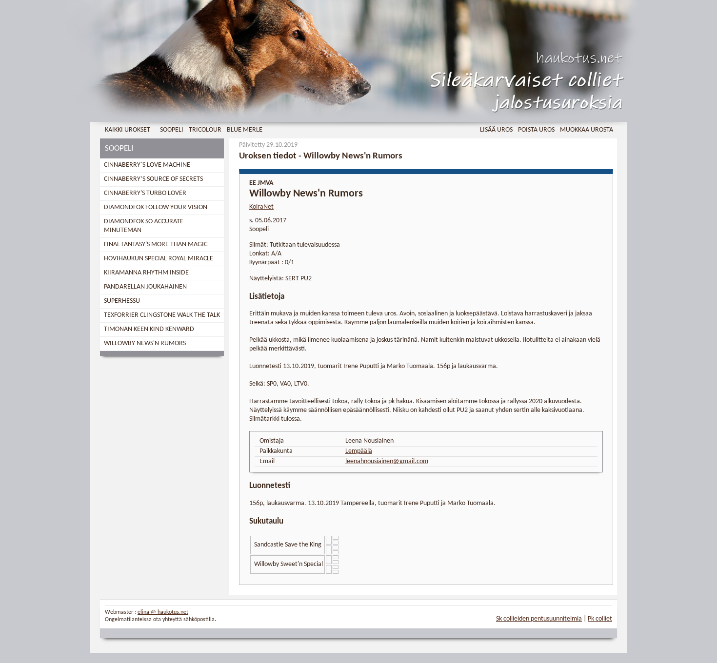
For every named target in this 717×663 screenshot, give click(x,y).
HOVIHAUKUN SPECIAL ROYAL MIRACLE (158, 258)
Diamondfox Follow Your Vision (155, 207)
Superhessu (122, 301)
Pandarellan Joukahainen (145, 287)
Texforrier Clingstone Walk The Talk (162, 315)
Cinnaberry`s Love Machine (147, 165)
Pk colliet (600, 619)
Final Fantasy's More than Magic (155, 244)
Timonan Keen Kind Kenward (149, 329)
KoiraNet (261, 207)
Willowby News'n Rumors (145, 343)
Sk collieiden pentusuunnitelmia (539, 619)
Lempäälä (358, 451)
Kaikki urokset (127, 130)
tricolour (205, 130)
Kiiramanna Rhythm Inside (146, 272)
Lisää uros (496, 130)
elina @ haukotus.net (163, 612)
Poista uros (536, 130)
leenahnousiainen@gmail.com (386, 461)
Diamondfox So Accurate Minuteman (143, 226)
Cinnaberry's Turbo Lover (145, 193)
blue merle (244, 130)
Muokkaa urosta (586, 130)
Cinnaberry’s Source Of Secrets (153, 179)
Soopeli (171, 130)
